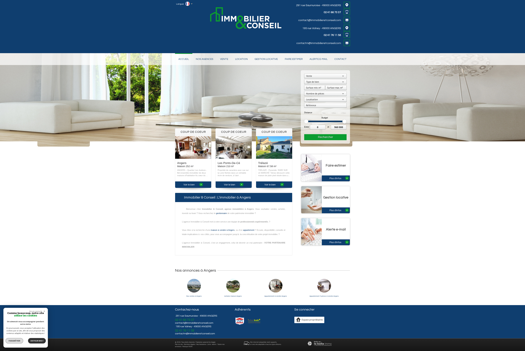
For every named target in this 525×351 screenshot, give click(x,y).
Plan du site (179, 344)
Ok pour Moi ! (36, 341)
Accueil (183, 59)
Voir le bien (192, 184)
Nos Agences (204, 59)
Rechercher (325, 137)
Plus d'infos (338, 178)
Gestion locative (266, 59)
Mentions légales (189, 344)
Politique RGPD (187, 346)
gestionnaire (221, 213)
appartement (248, 230)
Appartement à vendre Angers (275, 296)
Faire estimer (294, 59)
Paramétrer (14, 341)
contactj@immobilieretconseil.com (319, 20)
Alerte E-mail (319, 59)
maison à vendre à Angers (223, 230)
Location (241, 59)
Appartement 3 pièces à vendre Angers (324, 296)
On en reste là (35, 311)
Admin (214, 344)
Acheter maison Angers (233, 296)
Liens (209, 344)
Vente (224, 59)
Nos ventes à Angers (194, 296)
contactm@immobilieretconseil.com (318, 43)
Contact (340, 59)
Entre (306, 127)
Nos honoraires (201, 344)
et (328, 127)
